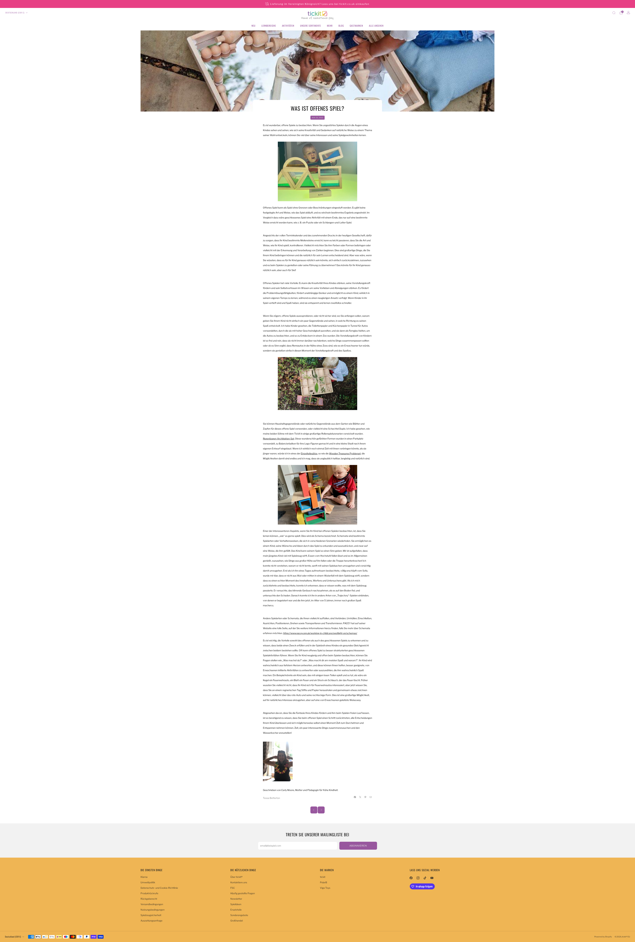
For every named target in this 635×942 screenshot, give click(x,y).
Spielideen (235, 904)
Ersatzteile (236, 909)
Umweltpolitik (148, 882)
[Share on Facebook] (355, 797)
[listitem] (317, 4)
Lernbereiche (268, 25)
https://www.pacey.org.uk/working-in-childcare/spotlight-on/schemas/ (320, 633)
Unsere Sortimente (310, 25)
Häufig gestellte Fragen (242, 893)
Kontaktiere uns (238, 882)
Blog (341, 25)
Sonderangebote (239, 915)
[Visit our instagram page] (418, 877)
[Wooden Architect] (317, 495)
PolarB (323, 882)
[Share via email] (370, 797)
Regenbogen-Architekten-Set (278, 438)
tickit (322, 876)
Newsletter (236, 898)
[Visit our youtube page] (431, 877)
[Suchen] (613, 12)
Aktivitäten (288, 25)
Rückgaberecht (149, 898)
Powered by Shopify (603, 937)
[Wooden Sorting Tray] (317, 383)
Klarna (144, 876)
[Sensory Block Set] (317, 171)
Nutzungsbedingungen (153, 909)
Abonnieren (358, 845)
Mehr (330, 25)
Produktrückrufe (149, 893)
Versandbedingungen (152, 904)
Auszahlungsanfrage (151, 920)
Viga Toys (325, 887)
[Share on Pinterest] (365, 797)
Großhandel (236, 920)
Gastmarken (356, 25)
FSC (232, 887)
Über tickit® (236, 876)
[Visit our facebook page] (411, 877)
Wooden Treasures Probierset (345, 453)
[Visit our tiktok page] (425, 877)
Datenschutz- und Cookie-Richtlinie (159, 887)
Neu (253, 25)
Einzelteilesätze (309, 453)
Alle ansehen (376, 25)
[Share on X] (360, 797)
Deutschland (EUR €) (14, 12)
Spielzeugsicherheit (151, 915)
